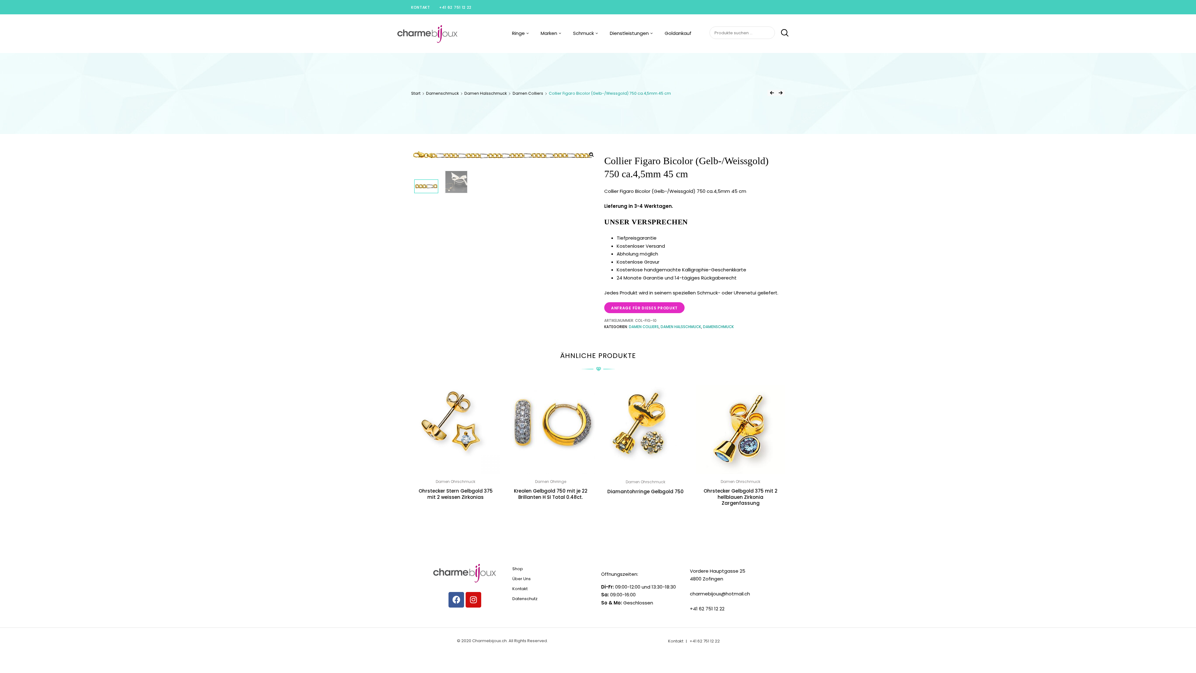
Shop (517, 569)
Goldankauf (678, 33)
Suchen (782, 33)
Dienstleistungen (629, 33)
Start (415, 93)
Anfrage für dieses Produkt (644, 308)
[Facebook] (456, 600)
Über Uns (521, 579)
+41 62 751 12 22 (455, 7)
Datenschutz (525, 599)
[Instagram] (473, 600)
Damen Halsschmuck (485, 93)
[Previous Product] (771, 93)
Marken (549, 33)
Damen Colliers (528, 93)
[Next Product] (780, 93)
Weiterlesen (456, 511)
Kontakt (420, 7)
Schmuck (583, 33)
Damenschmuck (442, 93)
